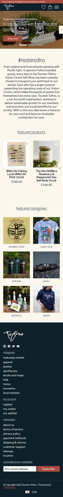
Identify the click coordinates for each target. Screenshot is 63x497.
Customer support (14, 446)
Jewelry (46, 281)
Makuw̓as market (17, 246)
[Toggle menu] (56, 7)
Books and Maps (13, 375)
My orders (9, 408)
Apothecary (16, 315)
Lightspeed (9, 487)
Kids (5, 379)
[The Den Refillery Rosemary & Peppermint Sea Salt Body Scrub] (46, 154)
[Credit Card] (27, 492)
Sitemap (8, 451)
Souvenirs (9, 388)
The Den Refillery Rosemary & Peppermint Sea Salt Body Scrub (46, 175)
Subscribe (48, 468)
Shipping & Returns (14, 442)
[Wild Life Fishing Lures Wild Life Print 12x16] (16, 154)
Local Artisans (11, 392)
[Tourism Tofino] (8, 7)
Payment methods (14, 438)
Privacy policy (11, 433)
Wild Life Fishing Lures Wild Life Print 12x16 (16, 174)
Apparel (46, 315)
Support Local (46, 246)
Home (6, 384)
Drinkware (16, 281)
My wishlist (10, 413)
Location (8, 455)
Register (8, 404)
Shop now (13, 38)
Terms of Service (13, 429)
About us (8, 424)
